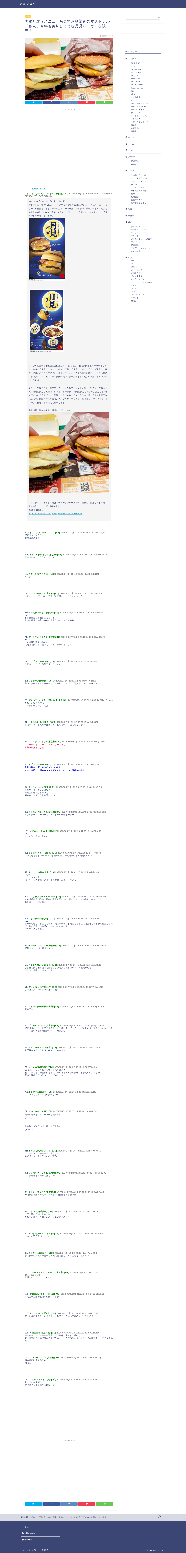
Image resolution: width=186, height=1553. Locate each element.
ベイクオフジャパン (139, 116)
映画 (130, 209)
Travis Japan (137, 88)
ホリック (135, 236)
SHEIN (134, 267)
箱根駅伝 (135, 164)
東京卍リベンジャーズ (140, 248)
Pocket (42, 189)
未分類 (131, 215)
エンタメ (132, 58)
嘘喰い (134, 194)
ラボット (135, 298)
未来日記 (135, 128)
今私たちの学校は (138, 191)
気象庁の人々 (136, 200)
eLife (133, 261)
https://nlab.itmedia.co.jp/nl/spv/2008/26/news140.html (55, 513)
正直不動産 (136, 251)
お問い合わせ (30, 1533)
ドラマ (131, 170)
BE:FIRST (135, 63)
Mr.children (136, 72)
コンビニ (132, 150)
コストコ (135, 288)
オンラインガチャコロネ (141, 282)
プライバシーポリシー (30, 1550)
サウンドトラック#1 (140, 178)
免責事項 (45, 1550)
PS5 (133, 264)
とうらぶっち (136, 270)
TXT (133, 91)
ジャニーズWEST (138, 106)
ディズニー (136, 113)
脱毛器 (134, 301)
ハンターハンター (138, 230)
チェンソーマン (137, 227)
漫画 (130, 222)
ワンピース (136, 242)
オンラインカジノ (138, 279)
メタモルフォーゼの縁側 (141, 239)
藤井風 (134, 131)
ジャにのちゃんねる (139, 103)
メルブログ (28, 3)
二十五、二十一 (137, 187)
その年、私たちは (138, 175)
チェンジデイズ (137, 110)
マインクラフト (137, 295)
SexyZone (135, 75)
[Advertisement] (69, 129)
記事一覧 (28, 1540)
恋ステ (134, 125)
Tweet (35, 189)
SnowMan (135, 82)
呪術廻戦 (135, 245)
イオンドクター (137, 276)
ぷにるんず (136, 273)
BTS (133, 66)
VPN (133, 94)
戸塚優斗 (135, 161)
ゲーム (131, 144)
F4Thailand (136, 69)
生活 (130, 257)
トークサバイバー (138, 181)
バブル (134, 184)
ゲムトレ (135, 285)
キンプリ (135, 100)
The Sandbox (137, 85)
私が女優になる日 (138, 203)
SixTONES (136, 79)
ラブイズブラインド (139, 122)
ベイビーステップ (138, 233)
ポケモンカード (137, 119)
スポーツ (132, 157)
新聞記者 (135, 197)
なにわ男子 (136, 97)
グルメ (28, 16)
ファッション (136, 292)
